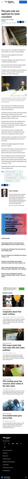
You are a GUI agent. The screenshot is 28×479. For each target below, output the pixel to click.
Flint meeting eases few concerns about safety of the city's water (13, 383)
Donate (24, 2)
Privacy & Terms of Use (8, 467)
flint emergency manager (11, 177)
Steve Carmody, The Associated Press (10, 317)
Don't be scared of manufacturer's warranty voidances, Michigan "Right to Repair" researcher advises (13, 275)
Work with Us (5, 455)
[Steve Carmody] (4, 193)
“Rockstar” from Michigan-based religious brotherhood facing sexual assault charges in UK (13, 262)
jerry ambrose (9, 174)
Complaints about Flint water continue (12, 313)
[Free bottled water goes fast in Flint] (13, 405)
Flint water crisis (9, 180)
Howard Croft (18, 174)
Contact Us (5, 453)
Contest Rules (6, 464)
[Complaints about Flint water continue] (13, 301)
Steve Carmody (13, 191)
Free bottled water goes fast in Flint (12, 416)
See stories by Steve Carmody (16, 205)
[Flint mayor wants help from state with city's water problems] (13, 334)
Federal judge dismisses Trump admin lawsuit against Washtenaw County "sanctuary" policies (12, 243)
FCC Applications (6, 470)
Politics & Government (10, 171)
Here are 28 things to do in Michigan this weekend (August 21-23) (13, 256)
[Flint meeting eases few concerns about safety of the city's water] (13, 370)
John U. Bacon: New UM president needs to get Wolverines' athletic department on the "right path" (13, 268)
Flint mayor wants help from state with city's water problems (14, 347)
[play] (2, 477)
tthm (18, 180)
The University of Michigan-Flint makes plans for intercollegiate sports (13, 249)
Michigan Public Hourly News (9, 461)
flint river (22, 177)
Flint (20, 171)
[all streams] (26, 477)
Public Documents (6, 458)
